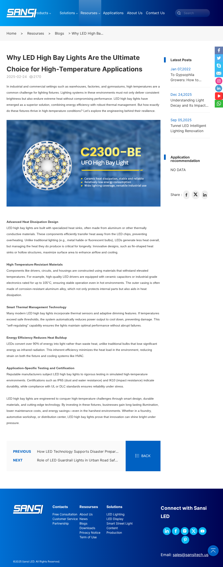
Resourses (35, 33)
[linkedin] (205, 194)
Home (11, 33)
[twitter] (195, 194)
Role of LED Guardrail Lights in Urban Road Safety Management (69, 460)
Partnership (60, 523)
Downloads (87, 528)
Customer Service (65, 519)
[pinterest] (185, 540)
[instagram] (185, 531)
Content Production (114, 530)
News (83, 519)
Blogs (59, 33)
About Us (86, 514)
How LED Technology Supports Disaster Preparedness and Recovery (69, 451)
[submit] (179, 13)
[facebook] (186, 194)
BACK (145, 456)
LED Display (114, 519)
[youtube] (202, 531)
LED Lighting (115, 514)
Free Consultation (64, 514)
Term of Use (88, 537)
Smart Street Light (119, 523)
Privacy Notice (89, 532)
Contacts (60, 507)
